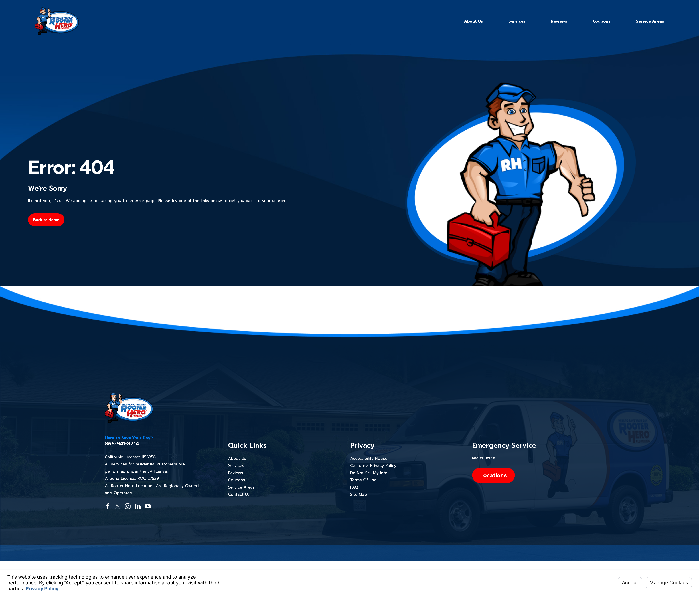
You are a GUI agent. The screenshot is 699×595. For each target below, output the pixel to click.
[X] (118, 506)
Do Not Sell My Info (368, 473)
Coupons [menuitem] (602, 21)
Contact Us (239, 494)
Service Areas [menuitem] (650, 21)
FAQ (354, 487)
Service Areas (241, 487)
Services (236, 466)
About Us (237, 458)
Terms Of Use (363, 480)
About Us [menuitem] (473, 21)
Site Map (358, 494)
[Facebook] (107, 506)
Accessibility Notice (368, 458)
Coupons (236, 480)
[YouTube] (148, 506)
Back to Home (46, 219)
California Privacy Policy (373, 466)
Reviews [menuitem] (559, 21)
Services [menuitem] (516, 21)
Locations (493, 475)
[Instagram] (128, 506)
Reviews (235, 473)
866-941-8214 (122, 444)
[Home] (57, 21)
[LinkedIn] (138, 506)
